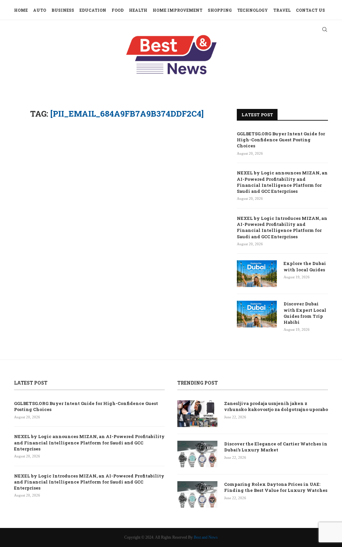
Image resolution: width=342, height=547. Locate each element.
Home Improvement (177, 10)
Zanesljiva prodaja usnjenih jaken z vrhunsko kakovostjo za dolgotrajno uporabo (276, 406)
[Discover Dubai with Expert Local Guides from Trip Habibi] (257, 314)
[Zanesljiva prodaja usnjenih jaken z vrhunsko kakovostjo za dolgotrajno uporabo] (197, 413)
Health (138, 10)
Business (62, 10)
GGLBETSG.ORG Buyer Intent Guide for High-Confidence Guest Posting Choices (281, 140)
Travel (282, 10)
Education (92, 10)
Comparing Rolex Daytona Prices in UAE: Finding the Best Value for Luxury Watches (275, 487)
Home (21, 10)
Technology (252, 10)
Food (118, 10)
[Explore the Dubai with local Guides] (257, 273)
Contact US (310, 10)
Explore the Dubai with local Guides (305, 266)
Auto (39, 10)
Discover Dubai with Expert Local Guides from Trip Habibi (305, 313)
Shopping (220, 10)
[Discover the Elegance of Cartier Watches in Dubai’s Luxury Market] (197, 454)
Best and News (206, 537)
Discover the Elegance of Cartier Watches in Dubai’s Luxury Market (275, 447)
